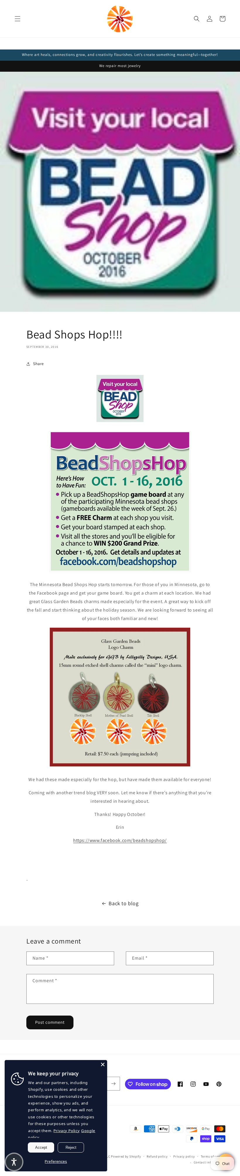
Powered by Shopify (126, 1156)
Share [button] (38, 363)
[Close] (103, 1064)
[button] (17, 18)
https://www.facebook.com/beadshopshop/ (120, 840)
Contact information (209, 1162)
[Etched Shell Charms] (120, 766)
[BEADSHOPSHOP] (120, 572)
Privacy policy (184, 1156)
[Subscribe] (113, 1084)
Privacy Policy (67, 1130)
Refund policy (157, 1156)
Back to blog (123, 903)
